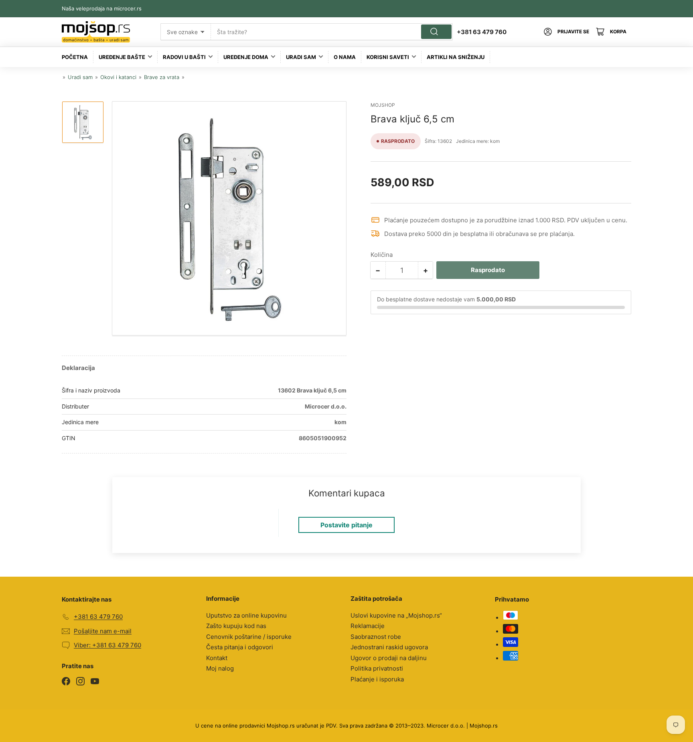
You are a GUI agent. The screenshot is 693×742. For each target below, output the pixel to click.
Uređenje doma (245, 57)
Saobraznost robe (376, 636)
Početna (75, 57)
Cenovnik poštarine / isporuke (249, 636)
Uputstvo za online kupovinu (246, 615)
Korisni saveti (388, 57)
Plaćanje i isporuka (377, 679)
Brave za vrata (161, 77)
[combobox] (332, 31)
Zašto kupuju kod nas (236, 626)
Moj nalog (220, 668)
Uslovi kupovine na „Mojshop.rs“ (396, 615)
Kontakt (216, 658)
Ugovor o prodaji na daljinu (389, 658)
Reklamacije (368, 626)
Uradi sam (301, 57)
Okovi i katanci (118, 77)
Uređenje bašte (122, 57)
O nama (345, 57)
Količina (382, 254)
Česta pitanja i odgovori (239, 647)
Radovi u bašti (184, 57)
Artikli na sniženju (455, 57)
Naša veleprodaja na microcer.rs (102, 8)
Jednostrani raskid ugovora (389, 647)
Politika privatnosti (377, 668)
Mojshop (383, 105)
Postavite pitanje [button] (346, 525)
